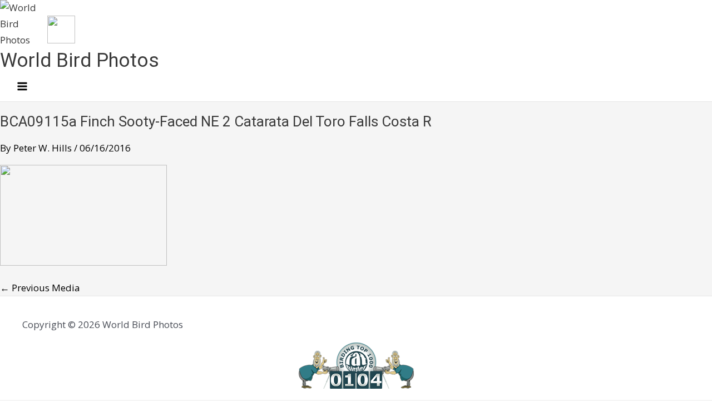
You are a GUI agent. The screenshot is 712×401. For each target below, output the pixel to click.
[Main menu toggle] (22, 86)
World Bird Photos (79, 60)
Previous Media (40, 287)
